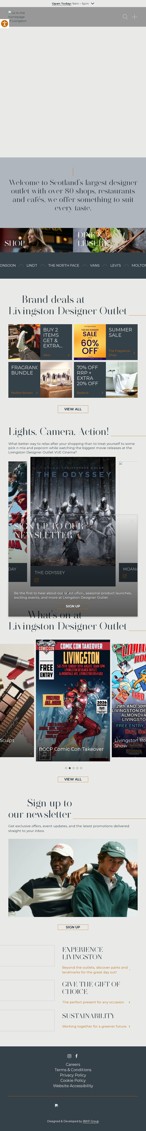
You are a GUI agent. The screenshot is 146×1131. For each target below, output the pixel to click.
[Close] (132, 520)
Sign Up (73, 606)
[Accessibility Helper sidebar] (4, 23)
